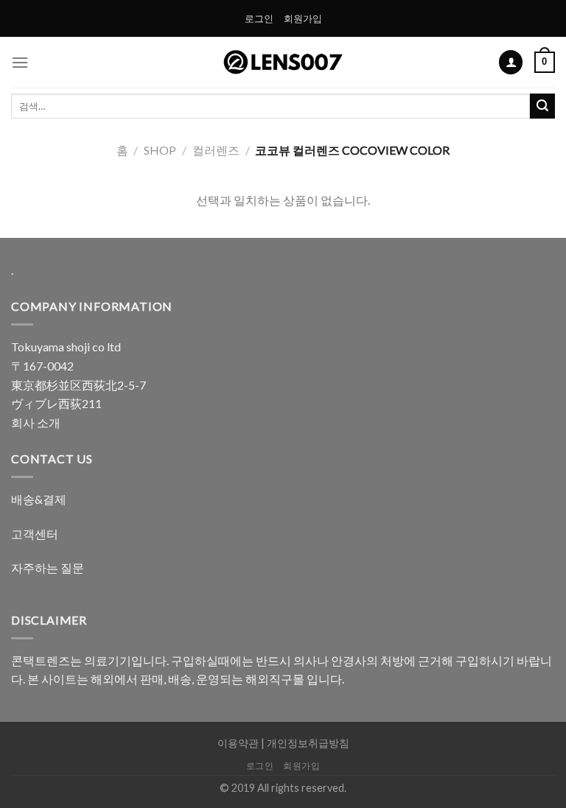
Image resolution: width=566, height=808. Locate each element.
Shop (160, 150)
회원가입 (303, 18)
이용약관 (238, 743)
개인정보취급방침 (308, 743)
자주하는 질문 (47, 568)
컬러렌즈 (216, 150)
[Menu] (20, 62)
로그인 (259, 18)
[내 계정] (511, 62)
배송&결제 (38, 499)
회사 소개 (35, 422)
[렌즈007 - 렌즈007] (283, 62)
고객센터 (34, 534)
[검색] (542, 106)
